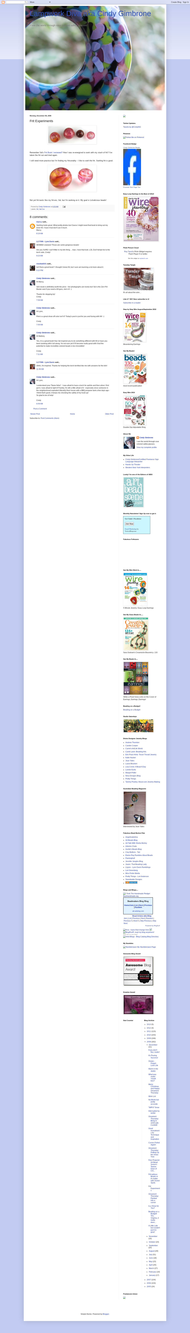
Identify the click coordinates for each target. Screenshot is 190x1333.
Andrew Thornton (132, 742)
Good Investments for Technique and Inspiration (153, 1133)
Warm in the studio (153, 1070)
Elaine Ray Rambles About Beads (139, 855)
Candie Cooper (131, 746)
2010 (149, 1035)
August (152, 1251)
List (136, 905)
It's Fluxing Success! (153, 1056)
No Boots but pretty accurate (153, 1102)
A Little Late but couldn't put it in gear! (154, 1229)
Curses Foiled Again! (154, 1144)
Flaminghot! (130, 858)
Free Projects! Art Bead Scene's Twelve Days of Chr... (154, 1165)
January (152, 1275)
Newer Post (35, 414)
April (151, 1265)
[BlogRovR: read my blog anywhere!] (141, 932)
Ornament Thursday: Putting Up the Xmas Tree (153, 1152)
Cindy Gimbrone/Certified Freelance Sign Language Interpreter (142, 460)
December (153, 1045)
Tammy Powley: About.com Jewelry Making (142, 782)
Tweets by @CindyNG (132, 127)
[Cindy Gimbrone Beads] (132, 185)
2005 (149, 1286)
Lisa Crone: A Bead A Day (135, 767)
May (151, 1261)
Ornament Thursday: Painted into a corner (153, 1198)
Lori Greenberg (131, 870)
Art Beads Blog (131, 840)
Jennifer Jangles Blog (134, 861)
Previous (148, 905)
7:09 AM (39, 325)
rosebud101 (41, 264)
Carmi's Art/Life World (134, 749)
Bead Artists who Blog (141, 916)
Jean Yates (129, 761)
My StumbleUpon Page (146, 947)
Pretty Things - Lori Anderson (137, 876)
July (151, 1255)
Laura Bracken (131, 764)
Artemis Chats (131, 846)
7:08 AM (39, 300)
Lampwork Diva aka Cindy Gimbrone (90, 13)
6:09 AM (39, 404)
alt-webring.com (138, 911)
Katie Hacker (130, 758)
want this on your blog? (130, 934)
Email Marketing (130, 529)
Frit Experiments (154, 1188)
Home (72, 414)
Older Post (109, 414)
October (152, 1242)
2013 (149, 1024)
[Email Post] (64, 206)
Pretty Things (130, 779)
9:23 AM (39, 256)
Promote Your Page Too (131, 187)
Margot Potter (130, 773)
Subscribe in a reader (132, 303)
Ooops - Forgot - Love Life (153, 1063)
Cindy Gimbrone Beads (131, 147)
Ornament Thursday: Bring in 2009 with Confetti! (153, 1120)
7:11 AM (39, 354)
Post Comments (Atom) (50, 418)
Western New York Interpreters (137, 467)
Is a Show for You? (153, 1207)
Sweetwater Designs (133, 879)
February (153, 1272)
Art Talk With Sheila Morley (136, 843)
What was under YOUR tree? (152, 1077)
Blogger (106, 1314)
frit (37, 209)
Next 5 (136, 921)
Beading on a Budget (131, 710)
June (151, 1258)
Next (141, 905)
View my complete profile (147, 447)
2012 (149, 1028)
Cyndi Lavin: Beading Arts (135, 752)
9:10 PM (39, 270)
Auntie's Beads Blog (133, 849)
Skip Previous (145, 921)
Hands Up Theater (132, 465)
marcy (39, 222)
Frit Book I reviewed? (53, 152)
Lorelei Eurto (130, 770)
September (153, 1245)
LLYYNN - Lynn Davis (45, 241)
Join (125, 918)
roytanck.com (144, 258)
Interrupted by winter (154, 1112)
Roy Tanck (128, 252)
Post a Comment (40, 409)
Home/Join (128, 905)
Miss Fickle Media (132, 873)
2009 (149, 1038)
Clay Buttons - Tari (132, 852)
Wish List (152, 1096)
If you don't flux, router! (154, 1051)
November (153, 1236)
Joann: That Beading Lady (136, 864)
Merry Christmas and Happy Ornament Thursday (154, 1088)
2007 (149, 1280)
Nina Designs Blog (133, 776)
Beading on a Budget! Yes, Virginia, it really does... (153, 1217)
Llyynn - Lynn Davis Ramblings (138, 867)
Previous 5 (128, 921)
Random (138, 907)
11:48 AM (40, 369)
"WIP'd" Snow (153, 1107)
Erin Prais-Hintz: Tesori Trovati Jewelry (140, 755)
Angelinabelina (131, 837)
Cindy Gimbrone (43, 278)
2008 (149, 1042)
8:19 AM (39, 234)
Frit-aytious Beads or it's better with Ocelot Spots (154, 1178)
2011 (149, 1031)
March (151, 1268)
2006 (149, 1283)
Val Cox (42, 209)
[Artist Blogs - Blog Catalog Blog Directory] (141, 937)
